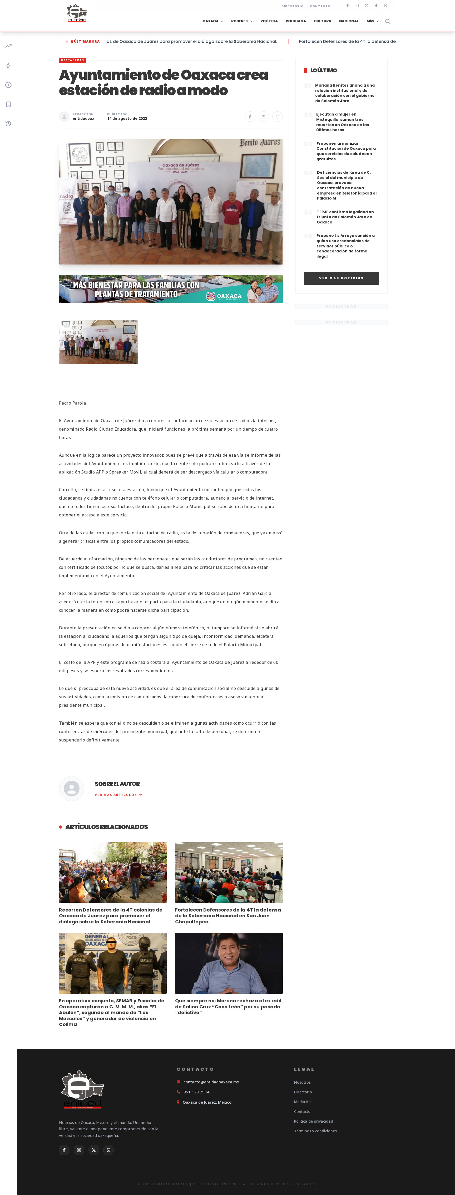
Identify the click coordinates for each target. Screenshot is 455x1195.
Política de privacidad (313, 1121)
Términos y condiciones (315, 1130)
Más (371, 21)
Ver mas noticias (341, 278)
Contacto (320, 6)
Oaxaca (210, 21)
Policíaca (296, 21)
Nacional (349, 21)
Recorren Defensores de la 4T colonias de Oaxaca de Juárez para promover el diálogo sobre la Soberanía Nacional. (131, 41)
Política (269, 21)
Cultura (322, 21)
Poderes (239, 21)
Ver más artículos (116, 795)
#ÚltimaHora (85, 41)
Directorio (292, 6)
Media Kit (302, 1101)
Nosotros (302, 1082)
